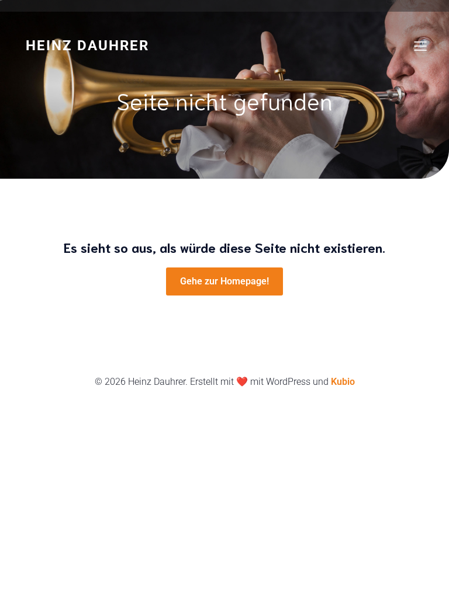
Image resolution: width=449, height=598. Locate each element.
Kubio (343, 381)
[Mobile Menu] (420, 45)
